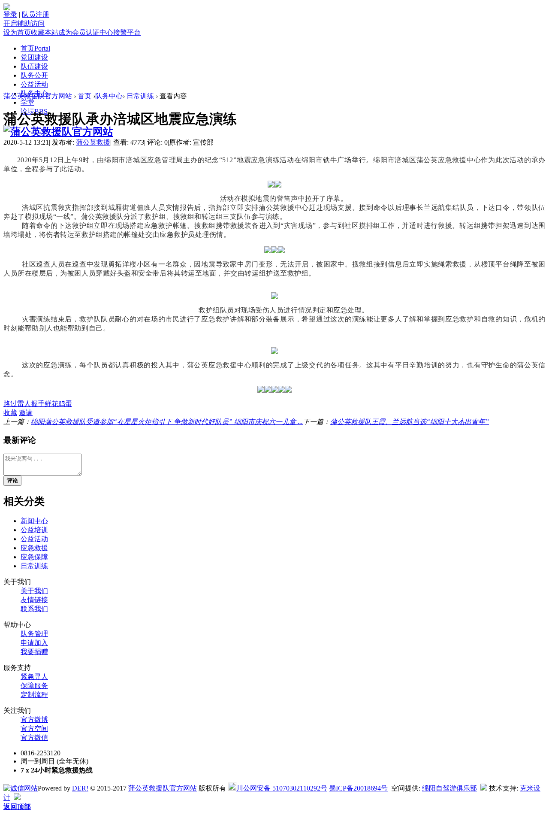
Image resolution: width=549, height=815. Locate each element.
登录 (10, 14)
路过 (10, 403)
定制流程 (34, 694)
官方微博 (34, 719)
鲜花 (51, 403)
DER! (80, 788)
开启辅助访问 (24, 23)
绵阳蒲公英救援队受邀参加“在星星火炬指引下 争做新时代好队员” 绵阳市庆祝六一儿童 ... (167, 421)
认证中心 (99, 32)
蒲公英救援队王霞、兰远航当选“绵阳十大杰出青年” (409, 421)
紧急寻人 (34, 676)
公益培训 (34, 529)
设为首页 (17, 32)
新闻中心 (34, 520)
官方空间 (34, 728)
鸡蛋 (65, 403)
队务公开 (34, 75)
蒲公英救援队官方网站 (37, 96)
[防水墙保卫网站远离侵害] (483, 788)
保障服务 (34, 685)
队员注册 (35, 14)
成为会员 (72, 32)
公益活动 (34, 84)
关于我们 (34, 590)
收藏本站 (44, 32)
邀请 (26, 412)
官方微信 (34, 737)
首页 (35, 48)
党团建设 (34, 57)
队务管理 (34, 633)
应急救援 (34, 547)
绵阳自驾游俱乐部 (449, 788)
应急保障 (34, 557)
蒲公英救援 (93, 142)
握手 (38, 403)
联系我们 (34, 608)
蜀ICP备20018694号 (358, 788)
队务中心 (109, 96)
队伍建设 (34, 66)
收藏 (10, 412)
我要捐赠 (34, 651)
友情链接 (34, 599)
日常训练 (140, 96)
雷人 (24, 403)
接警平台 (127, 32)
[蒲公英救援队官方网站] (58, 131)
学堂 (27, 102)
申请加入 (34, 642)
